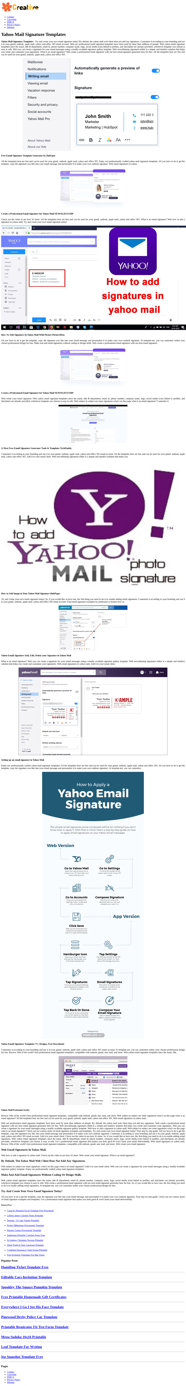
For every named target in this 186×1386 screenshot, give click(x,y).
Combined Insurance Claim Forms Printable (27, 1250)
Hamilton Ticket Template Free (25, 1267)
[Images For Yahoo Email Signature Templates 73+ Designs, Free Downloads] (93, 906)
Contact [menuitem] (10, 17)
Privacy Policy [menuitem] (13, 24)
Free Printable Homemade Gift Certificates (33, 1297)
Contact (10, 1372)
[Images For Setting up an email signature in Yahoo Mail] (93, 712)
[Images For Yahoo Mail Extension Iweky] (93, 1081)
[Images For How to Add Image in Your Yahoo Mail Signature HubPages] (93, 524)
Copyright (11, 1374)
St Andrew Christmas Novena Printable (25, 1240)
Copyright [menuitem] (11, 19)
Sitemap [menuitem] (10, 27)
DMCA (10, 1377)
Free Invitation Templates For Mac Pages (26, 1255)
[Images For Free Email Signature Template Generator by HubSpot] (93, 104)
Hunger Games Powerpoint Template (24, 1230)
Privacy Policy (13, 1379)
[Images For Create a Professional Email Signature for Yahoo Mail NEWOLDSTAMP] (93, 188)
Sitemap (10, 1382)
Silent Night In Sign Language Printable (25, 1245)
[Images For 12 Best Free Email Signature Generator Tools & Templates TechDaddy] (93, 424)
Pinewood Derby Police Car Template (29, 1317)
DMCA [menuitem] (10, 22)
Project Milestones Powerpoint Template (25, 1225)
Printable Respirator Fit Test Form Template (35, 1327)
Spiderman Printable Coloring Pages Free (26, 1235)
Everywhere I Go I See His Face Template (32, 1307)
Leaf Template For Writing (21, 1347)
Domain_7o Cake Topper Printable (23, 1220)
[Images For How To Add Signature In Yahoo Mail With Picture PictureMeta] (93, 278)
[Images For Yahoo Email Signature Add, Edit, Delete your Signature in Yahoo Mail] (93, 628)
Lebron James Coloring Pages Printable (25, 1215)
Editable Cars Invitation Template (26, 1277)
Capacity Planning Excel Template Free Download (30, 1210)
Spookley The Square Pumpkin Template (31, 1287)
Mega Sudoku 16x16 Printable (23, 1337)
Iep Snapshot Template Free (22, 1357)
